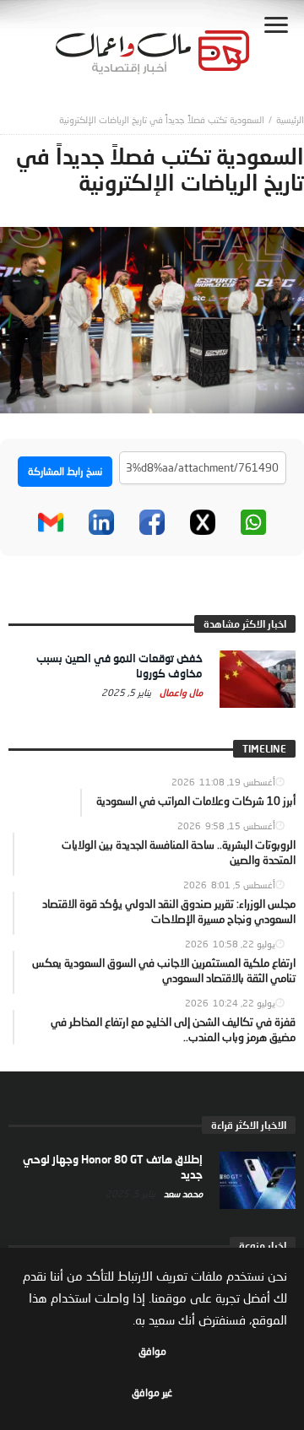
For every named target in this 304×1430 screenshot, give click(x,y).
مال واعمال (180, 692)
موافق (152, 1351)
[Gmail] (51, 522)
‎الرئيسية (290, 119)
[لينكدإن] (101, 522)
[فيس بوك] (152, 522)
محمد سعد (182, 1193)
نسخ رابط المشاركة (65, 471)
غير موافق (152, 1392)
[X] (203, 522)
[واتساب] (253, 522)
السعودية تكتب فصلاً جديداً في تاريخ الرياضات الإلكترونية (161, 119)
